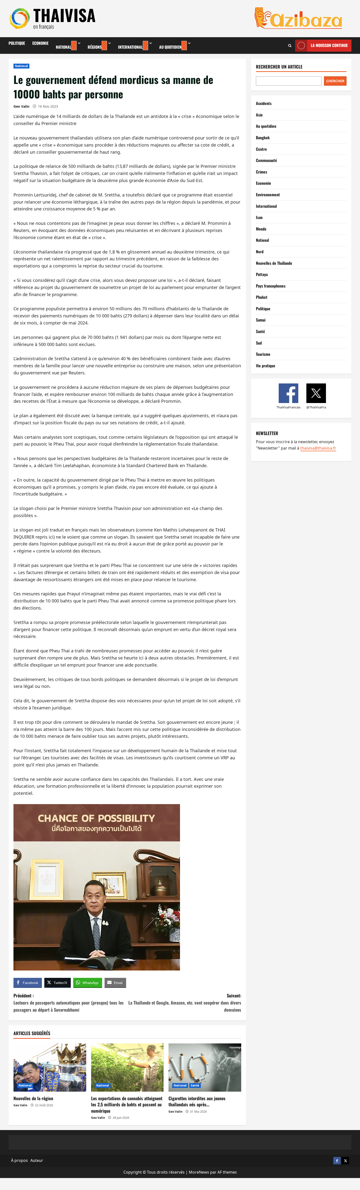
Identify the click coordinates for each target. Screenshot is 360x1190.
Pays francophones (271, 286)
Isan (259, 217)
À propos (19, 1160)
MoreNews (199, 1172)
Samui (260, 320)
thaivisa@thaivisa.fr (318, 448)
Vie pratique (265, 366)
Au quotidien (170, 47)
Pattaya (262, 274)
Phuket (261, 297)
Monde (261, 229)
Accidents (264, 103)
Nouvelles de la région (33, 1098)
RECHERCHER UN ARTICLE (279, 67)
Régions (95, 47)
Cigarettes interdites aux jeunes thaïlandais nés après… (197, 1101)
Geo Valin (21, 106)
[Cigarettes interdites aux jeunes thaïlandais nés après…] (204, 1067)
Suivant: (184, 1002)
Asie (259, 115)
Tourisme (263, 354)
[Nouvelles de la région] (49, 1067)
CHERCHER (335, 81)
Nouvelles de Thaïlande (274, 263)
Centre (261, 149)
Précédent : (68, 1002)
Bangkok (263, 137)
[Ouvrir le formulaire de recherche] (289, 45)
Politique (17, 43)
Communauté (266, 160)
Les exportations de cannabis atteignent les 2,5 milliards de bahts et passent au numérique (126, 1104)
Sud (259, 343)
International (130, 47)
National (63, 47)
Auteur (36, 1160)
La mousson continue (329, 45)
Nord (260, 251)
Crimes (261, 172)
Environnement (268, 194)
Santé (195, 1085)
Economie (40, 43)
